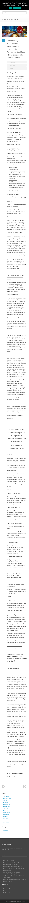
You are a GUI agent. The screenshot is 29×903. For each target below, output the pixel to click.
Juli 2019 (5, 816)
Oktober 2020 (6, 806)
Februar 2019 (6, 822)
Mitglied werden (7, 892)
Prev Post (3, 786)
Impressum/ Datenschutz (9, 889)
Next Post (24, 786)
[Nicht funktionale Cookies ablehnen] (27, 5)
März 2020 (5, 810)
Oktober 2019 (6, 812)
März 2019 (5, 820)
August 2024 (6, 796)
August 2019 (6, 814)
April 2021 (5, 800)
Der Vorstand (12, 65)
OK (10, 7)
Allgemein (11, 68)
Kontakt (5, 890)
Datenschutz (17, 7)
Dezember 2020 (7, 804)
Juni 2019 (5, 818)
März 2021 (5, 802)
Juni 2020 (5, 808)
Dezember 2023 (7, 798)
